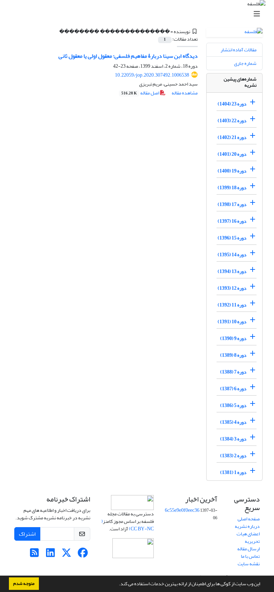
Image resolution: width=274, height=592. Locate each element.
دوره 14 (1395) (232, 254)
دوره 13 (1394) (232, 271)
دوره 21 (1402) (232, 137)
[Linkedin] (50, 555)
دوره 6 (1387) (233, 388)
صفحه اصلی (249, 519)
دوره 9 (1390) (233, 338)
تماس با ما (250, 556)
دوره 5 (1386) (233, 405)
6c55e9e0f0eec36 (182, 510)
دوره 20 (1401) (232, 154)
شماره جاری (245, 63)
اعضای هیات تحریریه (248, 537)
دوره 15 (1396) (232, 238)
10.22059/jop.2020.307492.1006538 (152, 75)
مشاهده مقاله (185, 93)
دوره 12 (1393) (232, 288)
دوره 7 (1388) (233, 372)
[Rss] (34, 555)
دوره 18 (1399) (232, 187)
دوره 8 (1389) (233, 355)
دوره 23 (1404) (232, 104)
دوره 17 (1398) (232, 204)
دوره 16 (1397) (232, 221)
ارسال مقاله (248, 549)
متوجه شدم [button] (24, 583)
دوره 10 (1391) (232, 321)
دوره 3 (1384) (233, 439)
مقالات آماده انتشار (238, 50)
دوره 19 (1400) (232, 171)
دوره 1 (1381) (233, 472)
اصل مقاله (140, 93)
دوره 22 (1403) (232, 120)
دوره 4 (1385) (233, 422)
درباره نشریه (247, 526)
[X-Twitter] (66, 555)
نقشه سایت (249, 563)
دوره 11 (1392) (232, 305)
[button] (117, 584)
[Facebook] (82, 555)
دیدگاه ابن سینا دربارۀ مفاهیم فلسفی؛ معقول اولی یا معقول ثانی (128, 56)
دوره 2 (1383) (233, 455)
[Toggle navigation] (139, 14)
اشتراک (27, 534)
